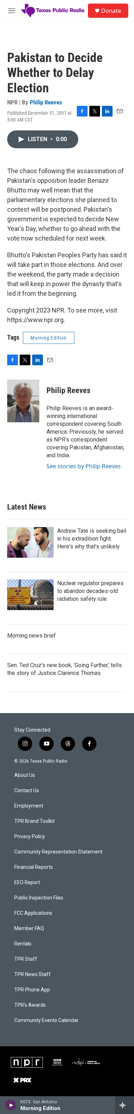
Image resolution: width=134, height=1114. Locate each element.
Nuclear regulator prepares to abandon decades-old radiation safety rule (90, 591)
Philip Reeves (46, 102)
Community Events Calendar (46, 1020)
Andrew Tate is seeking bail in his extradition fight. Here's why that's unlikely (91, 538)
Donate (111, 10)
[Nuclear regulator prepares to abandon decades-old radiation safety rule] (30, 594)
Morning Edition (48, 338)
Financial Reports (33, 867)
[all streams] (124, 1105)
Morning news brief (31, 635)
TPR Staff (25, 959)
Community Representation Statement (58, 852)
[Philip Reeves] (23, 401)
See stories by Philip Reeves (83, 466)
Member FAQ (29, 928)
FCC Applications (33, 913)
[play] (10, 1105)
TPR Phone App (32, 989)
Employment (28, 806)
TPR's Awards (30, 1005)
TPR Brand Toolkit (34, 821)
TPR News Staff (32, 974)
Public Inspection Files (38, 898)
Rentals (22, 944)
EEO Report (27, 882)
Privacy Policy (29, 836)
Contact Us (26, 790)
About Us (24, 775)
